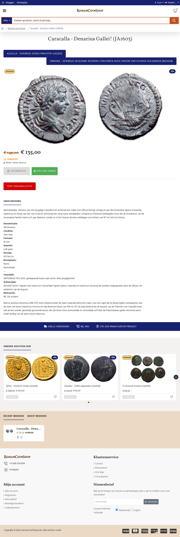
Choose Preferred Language (71, 271)
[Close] (120, 243)
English (100, 271)
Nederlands (92, 271)
